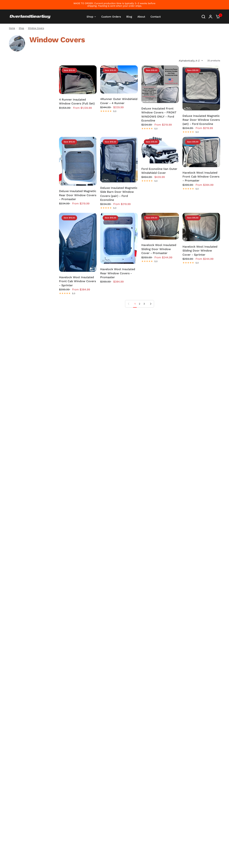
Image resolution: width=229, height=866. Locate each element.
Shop (21, 28)
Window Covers (36, 28)
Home (12, 28)
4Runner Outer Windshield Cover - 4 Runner (118, 101)
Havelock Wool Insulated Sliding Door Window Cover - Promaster (158, 249)
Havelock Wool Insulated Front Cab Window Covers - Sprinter (77, 281)
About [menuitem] (141, 16)
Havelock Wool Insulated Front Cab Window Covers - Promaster (200, 176)
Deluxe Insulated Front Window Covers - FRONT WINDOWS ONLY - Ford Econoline (158, 114)
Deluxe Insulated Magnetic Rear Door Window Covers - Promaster (77, 195)
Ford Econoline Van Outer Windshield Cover (159, 170)
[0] (217, 16)
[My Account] (210, 16)
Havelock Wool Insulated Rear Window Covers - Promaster (117, 273)
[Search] (203, 16)
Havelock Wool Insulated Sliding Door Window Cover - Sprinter (199, 250)
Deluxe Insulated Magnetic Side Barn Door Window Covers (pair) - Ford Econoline (118, 194)
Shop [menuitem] (90, 16)
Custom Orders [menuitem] (111, 16)
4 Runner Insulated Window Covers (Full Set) (77, 101)
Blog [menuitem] (129, 16)
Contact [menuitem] (155, 16)
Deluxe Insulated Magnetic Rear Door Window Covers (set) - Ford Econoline (201, 120)
